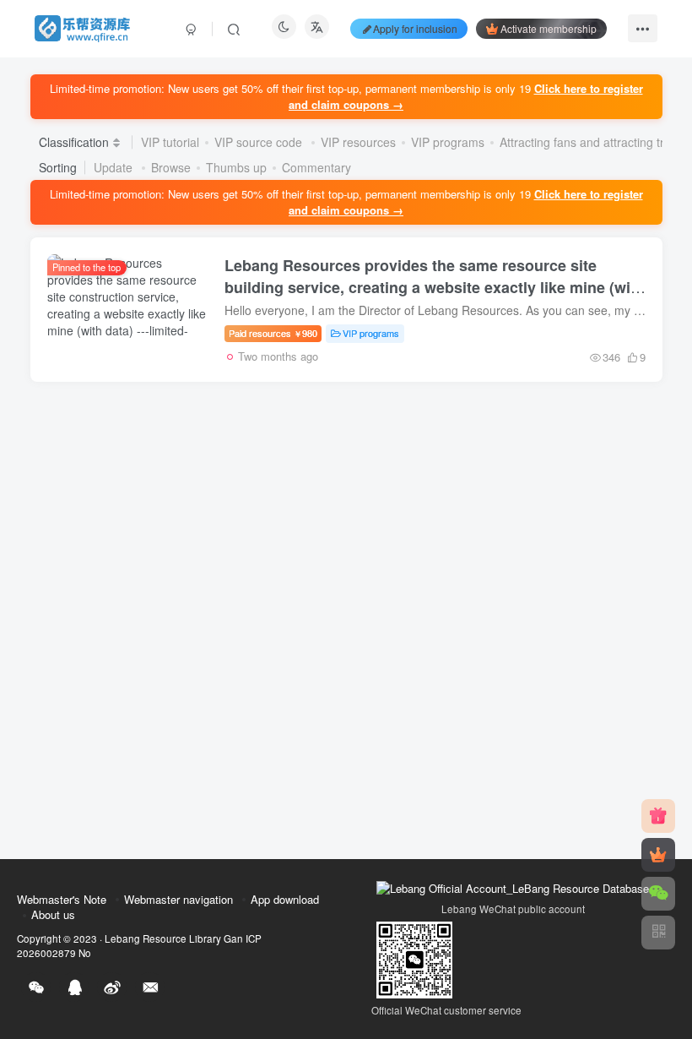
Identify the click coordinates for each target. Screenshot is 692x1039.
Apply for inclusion (415, 28)
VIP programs (447, 141)
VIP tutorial (170, 141)
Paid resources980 (273, 333)
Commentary (316, 167)
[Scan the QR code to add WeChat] (658, 894)
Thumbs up (236, 167)
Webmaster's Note (61, 899)
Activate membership (548, 28)
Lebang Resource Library (163, 938)
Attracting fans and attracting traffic (593, 141)
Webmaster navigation (178, 899)
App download (285, 899)
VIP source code (259, 141)
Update (115, 167)
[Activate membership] (658, 855)
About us (53, 914)
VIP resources (358, 141)
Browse (171, 167)
